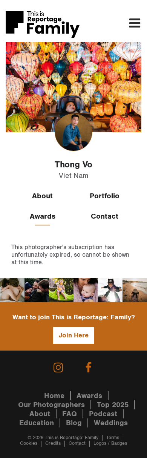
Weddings (111, 422)
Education (36, 422)
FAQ (69, 413)
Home (54, 395)
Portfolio (104, 196)
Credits (53, 443)
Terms (112, 438)
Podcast (103, 413)
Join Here (74, 335)
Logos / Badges (110, 443)
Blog (74, 422)
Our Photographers (51, 404)
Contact (104, 216)
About (42, 196)
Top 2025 (113, 404)
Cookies (28, 443)
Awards (42, 216)
